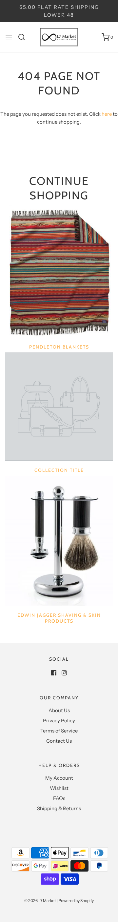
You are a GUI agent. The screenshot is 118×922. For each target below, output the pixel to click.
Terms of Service (59, 731)
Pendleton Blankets (59, 347)
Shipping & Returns (59, 808)
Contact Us (59, 741)
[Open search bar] (24, 37)
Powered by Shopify (76, 900)
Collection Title (59, 470)
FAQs (59, 798)
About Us (59, 710)
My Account (59, 778)
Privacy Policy (59, 720)
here (107, 114)
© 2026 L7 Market (40, 900)
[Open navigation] (9, 37)
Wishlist (59, 788)
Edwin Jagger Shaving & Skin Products (59, 618)
